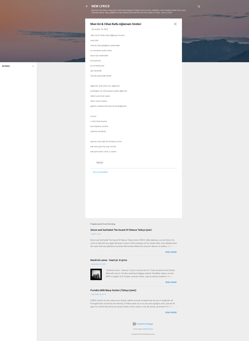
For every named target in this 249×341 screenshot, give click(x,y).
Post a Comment (100, 172)
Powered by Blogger (144, 324)
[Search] (199, 7)
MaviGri (100, 162)
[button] (175, 24)
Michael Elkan (148, 329)
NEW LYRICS (100, 6)
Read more (171, 252)
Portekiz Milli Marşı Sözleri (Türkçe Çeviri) (113, 290)
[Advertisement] (192, 57)
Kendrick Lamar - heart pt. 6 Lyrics (108, 260)
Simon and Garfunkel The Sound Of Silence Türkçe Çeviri (121, 230)
